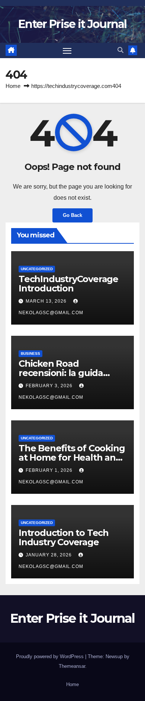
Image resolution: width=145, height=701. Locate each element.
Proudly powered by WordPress (50, 656)
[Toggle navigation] (67, 50)
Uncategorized (37, 269)
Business (30, 353)
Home (13, 86)
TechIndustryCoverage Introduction (68, 284)
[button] (120, 50)
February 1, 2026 (50, 470)
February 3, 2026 (50, 385)
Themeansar (72, 666)
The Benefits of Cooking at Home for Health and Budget (72, 457)
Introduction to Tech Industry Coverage (64, 537)
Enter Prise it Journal (72, 24)
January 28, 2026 (49, 555)
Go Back (72, 215)
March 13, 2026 (47, 301)
